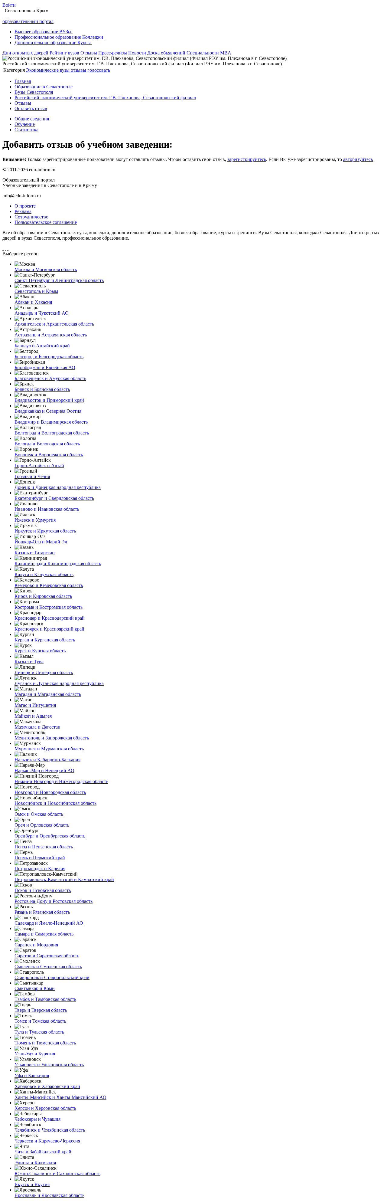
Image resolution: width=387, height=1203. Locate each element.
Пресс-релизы (112, 52)
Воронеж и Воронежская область (49, 454)
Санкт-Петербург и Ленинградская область (59, 280)
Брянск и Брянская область (42, 389)
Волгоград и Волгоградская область (52, 432)
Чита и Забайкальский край (43, 1151)
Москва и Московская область (46, 269)
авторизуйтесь (358, 159)
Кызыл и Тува (29, 661)
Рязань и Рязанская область (42, 912)
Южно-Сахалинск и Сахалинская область (57, 1173)
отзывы (78, 70)
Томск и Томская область (40, 1021)
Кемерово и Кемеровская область (49, 585)
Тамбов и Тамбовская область (45, 999)
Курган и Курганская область (45, 639)
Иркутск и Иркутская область (45, 530)
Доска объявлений (166, 52)
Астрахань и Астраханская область (51, 334)
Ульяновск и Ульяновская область (49, 1064)
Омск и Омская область (39, 814)
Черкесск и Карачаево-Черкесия (47, 1140)
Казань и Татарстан (35, 552)
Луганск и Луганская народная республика (59, 683)
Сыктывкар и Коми (35, 988)
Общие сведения (32, 118)
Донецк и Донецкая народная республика (58, 487)
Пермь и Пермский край (40, 857)
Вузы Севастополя (34, 92)
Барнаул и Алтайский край (42, 345)
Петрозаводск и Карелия (40, 868)
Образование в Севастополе (44, 86)
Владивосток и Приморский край (49, 400)
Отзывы (88, 52)
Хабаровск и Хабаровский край (47, 1086)
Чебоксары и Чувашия (37, 1119)
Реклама (23, 211)
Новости (137, 52)
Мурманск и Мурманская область (49, 748)
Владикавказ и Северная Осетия (48, 411)
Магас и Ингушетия (35, 705)
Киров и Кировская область (43, 596)
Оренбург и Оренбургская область (50, 835)
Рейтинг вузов (64, 52)
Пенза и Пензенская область (44, 846)
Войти (9, 5)
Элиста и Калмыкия (35, 1162)
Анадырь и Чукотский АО (42, 313)
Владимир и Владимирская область (51, 421)
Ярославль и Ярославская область (49, 1195)
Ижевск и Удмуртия (35, 520)
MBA (225, 52)
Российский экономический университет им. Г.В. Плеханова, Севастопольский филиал (105, 97)
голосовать (98, 70)
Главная (23, 81)
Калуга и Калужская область (44, 574)
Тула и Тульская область (39, 1031)
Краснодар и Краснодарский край (50, 618)
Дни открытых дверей (25, 52)
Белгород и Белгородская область (49, 356)
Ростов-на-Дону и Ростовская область (54, 901)
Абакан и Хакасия (33, 302)
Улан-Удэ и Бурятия (35, 1053)
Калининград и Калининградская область (58, 563)
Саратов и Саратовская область (47, 955)
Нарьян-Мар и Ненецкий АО (44, 770)
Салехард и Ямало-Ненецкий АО (49, 923)
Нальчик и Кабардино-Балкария (47, 759)
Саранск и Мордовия (36, 944)
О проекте (25, 205)
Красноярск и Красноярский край (49, 628)
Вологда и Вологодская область (47, 443)
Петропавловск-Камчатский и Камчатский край (64, 879)
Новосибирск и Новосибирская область (55, 803)
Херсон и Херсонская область (45, 1108)
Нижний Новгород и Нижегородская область (61, 781)
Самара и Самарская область (44, 933)
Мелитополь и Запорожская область (52, 737)
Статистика (26, 129)
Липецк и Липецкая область (44, 672)
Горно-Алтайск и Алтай (39, 465)
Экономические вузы (48, 70)
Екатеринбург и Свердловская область (54, 498)
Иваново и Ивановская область (47, 509)
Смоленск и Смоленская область (48, 966)
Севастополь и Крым (36, 291)
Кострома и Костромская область (49, 607)
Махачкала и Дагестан (37, 726)
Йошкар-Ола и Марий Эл (41, 541)
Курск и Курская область (40, 650)
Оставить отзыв (31, 108)
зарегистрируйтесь (246, 159)
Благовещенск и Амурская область (50, 378)
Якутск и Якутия (32, 1184)
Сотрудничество (31, 216)
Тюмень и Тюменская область (45, 1042)
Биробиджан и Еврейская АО (45, 367)
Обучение (25, 124)
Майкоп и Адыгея (33, 716)
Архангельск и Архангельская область (54, 323)
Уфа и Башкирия (32, 1075)
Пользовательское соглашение (46, 222)
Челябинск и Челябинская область (50, 1130)
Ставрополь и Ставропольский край (52, 977)
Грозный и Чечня (32, 476)
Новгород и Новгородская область (50, 792)
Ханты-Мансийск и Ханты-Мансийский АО (60, 1097)
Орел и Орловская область (42, 825)
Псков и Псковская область (43, 890)
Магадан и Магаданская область (48, 694)
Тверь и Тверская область (41, 1010)
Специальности (203, 52)
